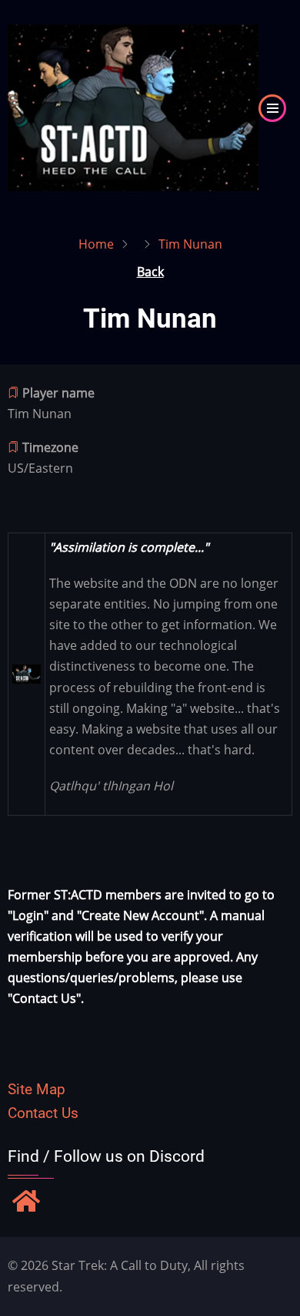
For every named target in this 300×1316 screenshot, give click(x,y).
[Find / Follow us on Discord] (26, 1202)
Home (96, 244)
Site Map (36, 1089)
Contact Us (43, 1113)
